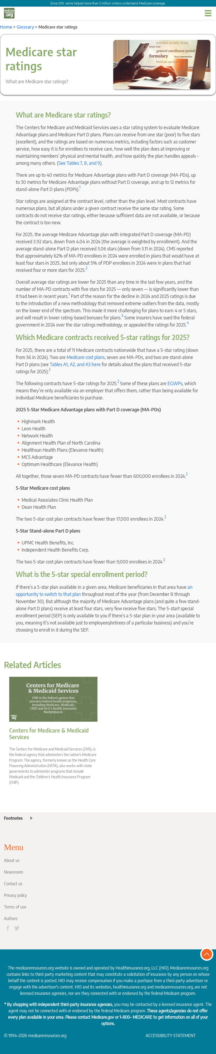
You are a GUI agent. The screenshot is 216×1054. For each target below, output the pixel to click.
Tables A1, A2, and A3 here (75, 364)
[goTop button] (207, 954)
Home (6, 27)
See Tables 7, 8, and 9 (79, 163)
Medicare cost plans (86, 357)
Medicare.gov (102, 1017)
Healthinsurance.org (133, 968)
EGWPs (175, 383)
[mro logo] (9, 13)
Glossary (25, 27)
